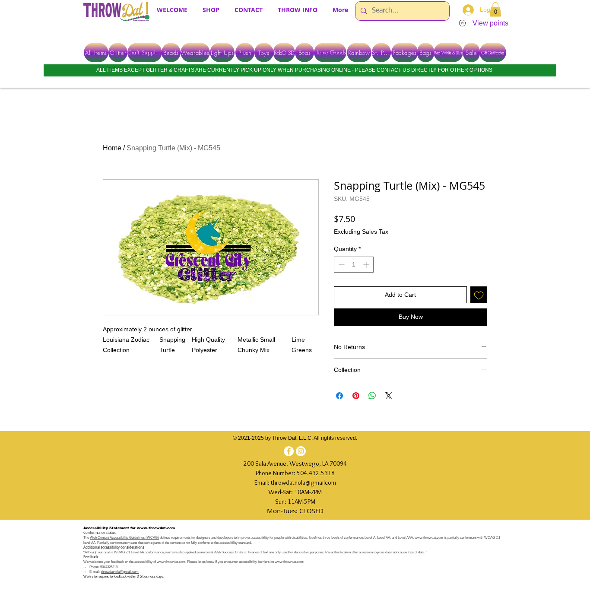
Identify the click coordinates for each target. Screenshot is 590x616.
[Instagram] (301, 451)
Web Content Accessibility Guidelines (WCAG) (124, 538)
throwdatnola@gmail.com (120, 572)
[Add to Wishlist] (478, 294)
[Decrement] (340, 264)
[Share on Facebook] (339, 396)
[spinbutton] (354, 264)
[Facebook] (289, 451)
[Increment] (367, 264)
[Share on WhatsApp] (372, 396)
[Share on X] (389, 396)
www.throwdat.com (156, 528)
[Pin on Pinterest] (356, 396)
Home (112, 148)
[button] (495, 9)
